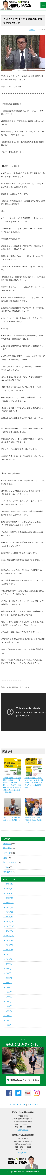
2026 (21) (8, 884)
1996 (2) (7, 1006)
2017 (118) (8, 926)
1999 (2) (7, 992)
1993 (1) (7, 1016)
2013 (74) (8, 945)
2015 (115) (8, 936)
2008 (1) (7, 968)
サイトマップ (33, 1105)
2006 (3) (7, 978)
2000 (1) (7, 987)
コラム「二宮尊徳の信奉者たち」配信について (11, 819)
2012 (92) (8, 950)
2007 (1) (7, 973)
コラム (6, 867)
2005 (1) (7, 983)
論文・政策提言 (9, 862)
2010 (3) (7, 959)
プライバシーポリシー (16, 1105)
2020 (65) (8, 912)
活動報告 (32, 30)
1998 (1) (7, 997)
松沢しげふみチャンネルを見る (24, 1080)
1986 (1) (7, 1025)
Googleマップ (23, 1130)
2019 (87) (8, 917)
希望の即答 (8, 872)
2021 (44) (8, 907)
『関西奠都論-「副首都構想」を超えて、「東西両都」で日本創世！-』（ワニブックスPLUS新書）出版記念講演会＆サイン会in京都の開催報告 (12, 785)
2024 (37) (8, 893)
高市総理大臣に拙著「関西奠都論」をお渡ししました (33, 819)
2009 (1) (7, 964)
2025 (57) (8, 888)
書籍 (5, 858)
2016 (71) (8, 931)
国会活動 (7, 848)
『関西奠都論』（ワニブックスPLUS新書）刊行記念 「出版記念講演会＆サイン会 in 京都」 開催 (34, 782)
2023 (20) (8, 898)
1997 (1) (7, 1001)
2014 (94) (8, 940)
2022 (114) (8, 903)
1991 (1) (7, 1020)
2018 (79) (8, 921)
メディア (7, 853)
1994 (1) (7, 1011)
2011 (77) (8, 954)
